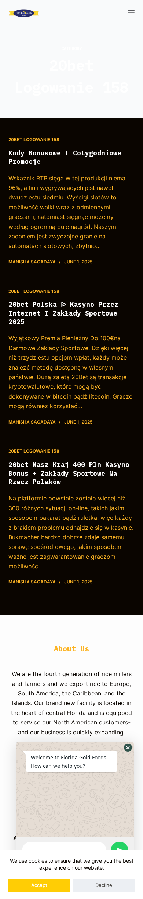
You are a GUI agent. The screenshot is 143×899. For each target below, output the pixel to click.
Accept (39, 885)
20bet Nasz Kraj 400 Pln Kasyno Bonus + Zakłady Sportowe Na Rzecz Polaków (68, 473)
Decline (103, 885)
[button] (128, 748)
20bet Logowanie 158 (33, 139)
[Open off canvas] (131, 13)
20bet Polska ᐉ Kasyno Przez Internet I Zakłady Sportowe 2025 (63, 313)
